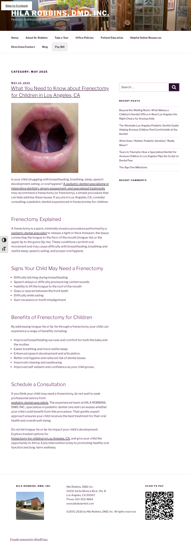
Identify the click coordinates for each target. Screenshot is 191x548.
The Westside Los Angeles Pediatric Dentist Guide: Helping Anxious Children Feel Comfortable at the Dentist (149, 129)
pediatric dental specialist (29, 233)
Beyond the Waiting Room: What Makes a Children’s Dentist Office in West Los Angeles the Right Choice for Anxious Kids (148, 114)
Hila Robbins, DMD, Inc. (60, 13)
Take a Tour (61, 37)
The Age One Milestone (133, 167)
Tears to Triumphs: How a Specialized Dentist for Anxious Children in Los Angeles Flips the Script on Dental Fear (149, 156)
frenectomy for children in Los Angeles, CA (40, 438)
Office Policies (85, 37)
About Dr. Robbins (37, 37)
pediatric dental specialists (29, 402)
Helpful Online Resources (145, 37)
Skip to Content (16, 6)
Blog (45, 46)
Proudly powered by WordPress (29, 539)
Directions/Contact (23, 46)
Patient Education (112, 37)
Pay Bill (60, 46)
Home (14, 37)
